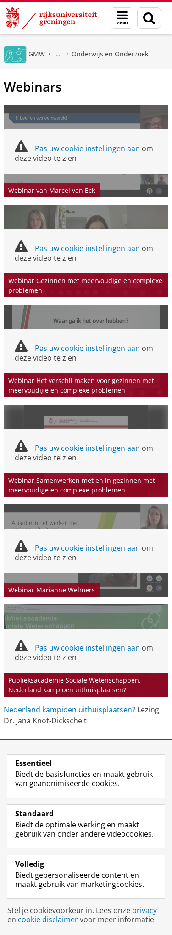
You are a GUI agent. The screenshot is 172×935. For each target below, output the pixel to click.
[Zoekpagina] (149, 18)
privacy (144, 910)
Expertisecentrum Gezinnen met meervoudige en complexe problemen (58, 54)
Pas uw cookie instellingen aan (87, 148)
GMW (36, 53)
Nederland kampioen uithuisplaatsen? (69, 710)
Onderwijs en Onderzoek (110, 53)
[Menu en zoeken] (122, 18)
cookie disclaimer (48, 919)
